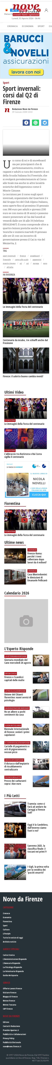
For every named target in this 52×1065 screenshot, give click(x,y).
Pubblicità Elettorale (12, 1042)
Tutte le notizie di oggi (13, 937)
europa (36, 263)
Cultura (6, 929)
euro (45, 263)
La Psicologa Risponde (12, 967)
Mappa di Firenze (10, 996)
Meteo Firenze (9, 1000)
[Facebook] (26, 123)
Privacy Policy (8, 1038)
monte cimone (9, 263)
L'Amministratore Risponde (15, 959)
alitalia (10, 267)
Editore (6, 1022)
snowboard (35, 255)
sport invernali (9, 255)
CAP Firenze (8, 1008)
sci (21, 263)
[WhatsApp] (35, 123)
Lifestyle (6, 933)
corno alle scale (21, 259)
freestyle (7, 259)
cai (27, 263)
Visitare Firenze (9, 992)
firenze (23, 255)
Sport (41, 26)
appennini (36, 259)
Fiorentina (7, 921)
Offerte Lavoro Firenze (12, 988)
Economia (27, 26)
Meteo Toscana (9, 1004)
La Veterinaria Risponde (13, 971)
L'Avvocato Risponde (11, 963)
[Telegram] (44, 123)
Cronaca (12, 26)
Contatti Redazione (11, 1026)
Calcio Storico (9, 955)
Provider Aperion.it (11, 1030)
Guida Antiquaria (10, 975)
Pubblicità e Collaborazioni (14, 1034)
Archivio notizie (9, 941)
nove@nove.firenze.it (12, 1046)
